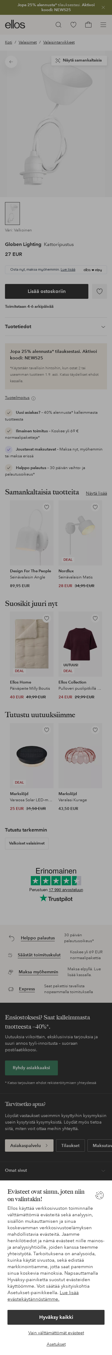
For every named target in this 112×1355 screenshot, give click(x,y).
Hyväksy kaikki (56, 1317)
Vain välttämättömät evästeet (56, 1333)
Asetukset (56, 1344)
